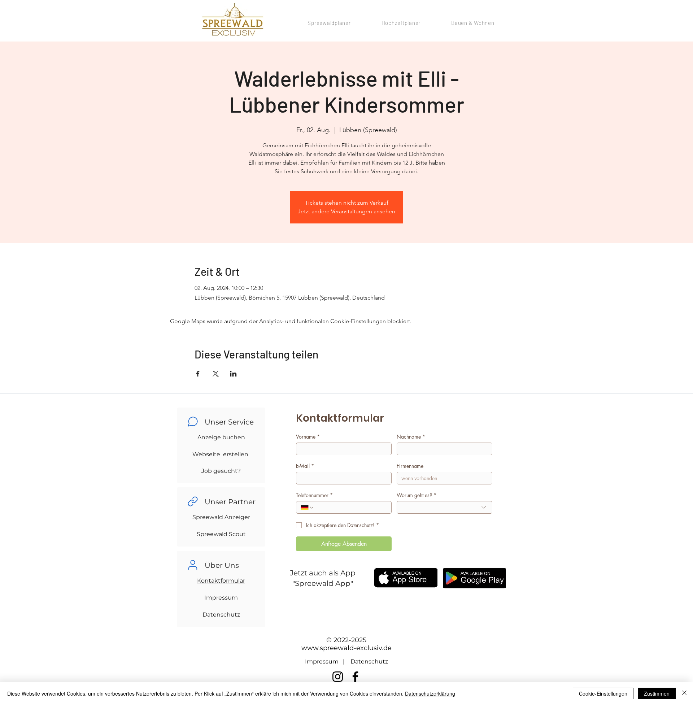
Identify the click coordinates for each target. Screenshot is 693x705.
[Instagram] (338, 677)
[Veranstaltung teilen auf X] (215, 374)
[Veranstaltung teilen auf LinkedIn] (233, 374)
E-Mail (305, 466)
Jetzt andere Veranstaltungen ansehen (346, 211)
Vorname (308, 437)
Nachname (411, 437)
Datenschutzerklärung (430, 693)
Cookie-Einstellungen (603, 693)
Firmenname (410, 466)
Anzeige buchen (221, 437)
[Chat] (193, 421)
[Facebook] (355, 677)
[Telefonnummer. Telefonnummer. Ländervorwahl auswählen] (307, 507)
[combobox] (444, 507)
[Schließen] (684, 693)
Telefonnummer (314, 495)
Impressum (221, 597)
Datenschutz (221, 614)
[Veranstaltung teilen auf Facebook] (198, 374)
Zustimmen (657, 693)
